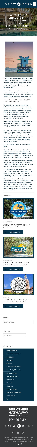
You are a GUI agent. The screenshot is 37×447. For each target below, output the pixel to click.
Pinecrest (9, 383)
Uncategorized (11, 395)
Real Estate (10, 386)
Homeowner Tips (11, 373)
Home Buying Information (14, 366)
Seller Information (12, 389)
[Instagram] (22, 432)
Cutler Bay (10, 360)
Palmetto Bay (10, 379)
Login (6, 441)
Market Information (12, 376)
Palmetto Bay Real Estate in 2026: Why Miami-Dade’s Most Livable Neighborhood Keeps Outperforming (16, 226)
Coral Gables (10, 357)
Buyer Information (12, 350)
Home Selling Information (14, 370)
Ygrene (8, 399)
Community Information (13, 354)
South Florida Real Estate (14, 392)
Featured (9, 363)
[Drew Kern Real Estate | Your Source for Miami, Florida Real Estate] (18, 4)
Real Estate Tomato (27, 441)
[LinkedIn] (17, 432)
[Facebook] (13, 432)
